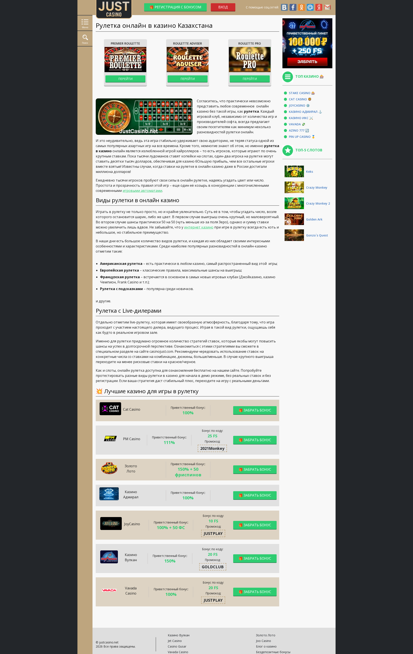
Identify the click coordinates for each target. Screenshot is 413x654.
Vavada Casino (178, 652)
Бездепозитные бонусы (273, 652)
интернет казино (198, 227)
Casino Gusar (177, 646)
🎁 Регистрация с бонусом (175, 7)
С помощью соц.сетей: (263, 7)
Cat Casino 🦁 (300, 99)
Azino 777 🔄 (299, 130)
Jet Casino (175, 641)
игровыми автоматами (142, 190)
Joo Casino (263, 641)
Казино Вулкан (179, 635)
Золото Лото (265, 635)
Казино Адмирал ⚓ (305, 112)
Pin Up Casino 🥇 (302, 137)
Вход (223, 7)
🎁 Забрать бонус (255, 410)
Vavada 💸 (297, 124)
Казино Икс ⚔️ (301, 118)
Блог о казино (266, 646)
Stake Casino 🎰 (302, 93)
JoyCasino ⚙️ (299, 105)
